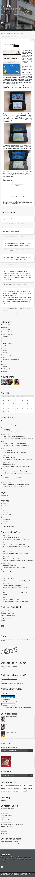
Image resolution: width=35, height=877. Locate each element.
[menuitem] (8, 33)
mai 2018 (5, 506)
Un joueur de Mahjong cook (15, 308)
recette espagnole (6, 791)
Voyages (4, 371)
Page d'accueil (20, 33)
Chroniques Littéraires (6, 826)
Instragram (5, 339)
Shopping (4, 366)
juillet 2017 (5, 510)
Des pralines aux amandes (9, 36)
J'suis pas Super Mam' (6, 815)
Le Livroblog (4, 800)
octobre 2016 (6, 517)
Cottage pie (7, 430)
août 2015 (5, 521)
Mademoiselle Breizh (28, 707)
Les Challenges (4, 495)
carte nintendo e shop (11, 202)
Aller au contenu (4, 1)
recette (10, 788)
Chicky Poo (7, 537)
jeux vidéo (24, 202)
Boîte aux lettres (9, 464)
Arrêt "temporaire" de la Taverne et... (16, 485)
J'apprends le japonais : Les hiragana (16, 471)
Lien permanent (8, 201)
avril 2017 (5, 512)
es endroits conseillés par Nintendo (27, 61)
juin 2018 (5, 503)
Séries (4, 364)
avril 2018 (5, 508)
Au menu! (4, 327)
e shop (19, 202)
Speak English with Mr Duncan (14, 436)
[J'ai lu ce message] (33, 873)
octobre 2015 (6, 519)
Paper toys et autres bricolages (10, 359)
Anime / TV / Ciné (6, 325)
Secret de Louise (5, 811)
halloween (16, 791)
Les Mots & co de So (6, 822)
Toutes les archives (8, 526)
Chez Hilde (6, 6)
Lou (22, 683)
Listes (4, 348)
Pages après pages (6, 828)
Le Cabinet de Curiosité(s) (7, 820)
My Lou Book (4, 833)
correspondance (27, 785)
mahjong (7, 203)
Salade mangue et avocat (12, 478)
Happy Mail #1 (8, 450)
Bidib (4, 572)
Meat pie (6, 423)
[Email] (2, 23)
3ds (17, 202)
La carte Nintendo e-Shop (11, 44)
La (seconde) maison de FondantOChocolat (12, 824)
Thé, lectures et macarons (7, 808)
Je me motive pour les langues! (14, 443)
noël (2, 785)
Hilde (11, 250)
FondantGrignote (9, 544)
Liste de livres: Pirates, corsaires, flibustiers (12, 844)
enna (5, 565)
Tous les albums (7, 387)
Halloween (5, 336)
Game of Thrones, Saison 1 (8, 33)
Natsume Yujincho (9, 457)
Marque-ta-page (5, 813)
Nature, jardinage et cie (8, 355)
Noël (3, 357)
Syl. (4, 579)
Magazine (4, 350)
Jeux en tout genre (24, 201)
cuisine (3, 788)
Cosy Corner (4, 831)
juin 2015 (5, 523)
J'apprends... (5, 341)
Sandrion (6, 558)
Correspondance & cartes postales (11, 332)
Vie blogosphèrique (7, 369)
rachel (5, 551)
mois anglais (17, 788)
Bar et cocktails (6, 329)
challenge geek (27, 788)
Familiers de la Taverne (8, 334)
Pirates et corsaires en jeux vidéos (10, 841)
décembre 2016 (7, 514)
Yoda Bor (3, 817)
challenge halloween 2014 (13, 785)
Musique (4, 352)
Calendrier (3, 620)
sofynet (10, 264)
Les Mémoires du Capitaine (9, 345)
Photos (4, 362)
